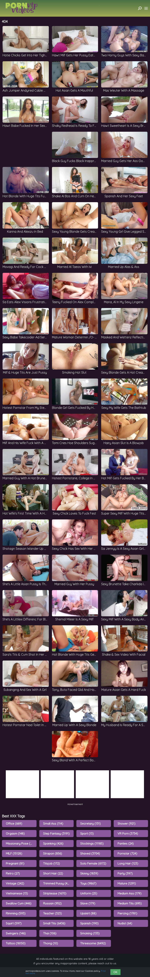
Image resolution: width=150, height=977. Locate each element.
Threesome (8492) (93, 943)
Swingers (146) (16, 933)
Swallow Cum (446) (18, 903)
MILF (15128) (14, 853)
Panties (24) (126, 843)
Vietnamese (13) (17, 893)
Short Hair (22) (53, 873)
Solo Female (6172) (93, 863)
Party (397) (125, 873)
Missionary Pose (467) (21, 843)
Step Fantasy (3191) (56, 833)
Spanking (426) (53, 843)
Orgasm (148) (15, 833)
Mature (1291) (127, 883)
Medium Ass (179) (130, 893)
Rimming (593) (16, 913)
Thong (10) (50, 943)
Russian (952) (52, 903)
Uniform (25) (88, 893)
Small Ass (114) (53, 823)
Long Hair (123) (128, 863)
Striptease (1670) (54, 893)
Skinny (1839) (89, 873)
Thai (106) (49, 933)
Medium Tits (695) (130, 903)
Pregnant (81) (15, 863)
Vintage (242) (15, 883)
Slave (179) (87, 903)
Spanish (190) (89, 923)
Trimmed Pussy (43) (56, 883)
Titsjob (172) (51, 863)
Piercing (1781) (127, 913)
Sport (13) (87, 833)
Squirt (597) (14, 923)
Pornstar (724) (127, 853)
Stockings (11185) (92, 843)
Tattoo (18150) (16, 943)
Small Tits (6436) (54, 923)
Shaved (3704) (90, 853)
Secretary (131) (90, 823)
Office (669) (14, 823)
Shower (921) (127, 823)
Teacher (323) (52, 913)
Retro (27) (13, 873)
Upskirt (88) (88, 913)
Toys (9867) (88, 883)
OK (115, 972)
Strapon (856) (52, 853)
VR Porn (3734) (128, 833)
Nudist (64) (125, 923)
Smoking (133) (90, 933)
